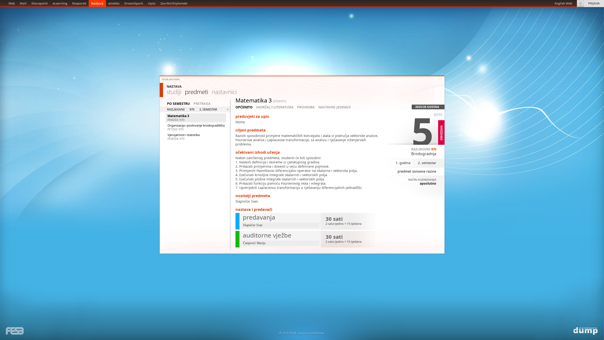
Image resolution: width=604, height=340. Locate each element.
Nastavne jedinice (334, 107)
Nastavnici (224, 92)
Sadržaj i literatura (275, 107)
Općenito (243, 107)
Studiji (174, 92)
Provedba (306, 107)
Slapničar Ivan (246, 201)
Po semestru (178, 104)
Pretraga (202, 104)
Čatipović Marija (254, 243)
